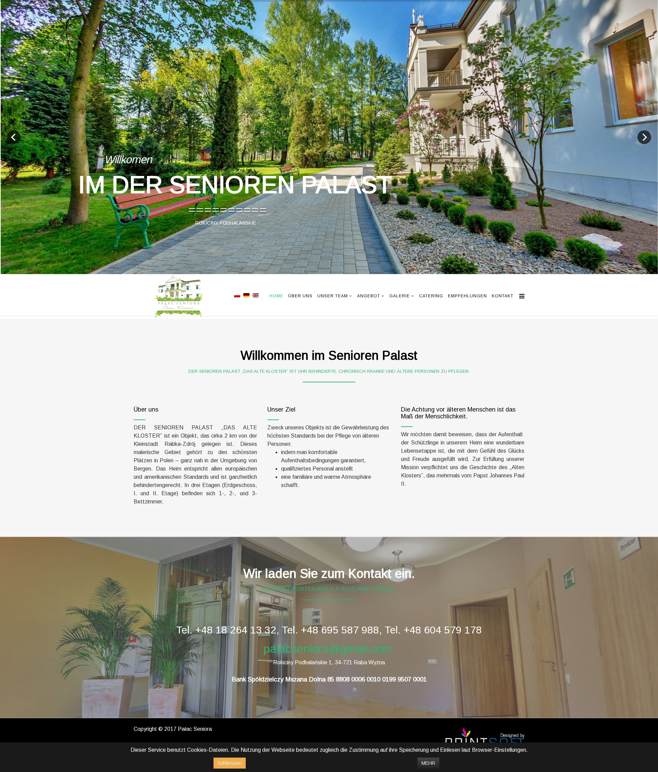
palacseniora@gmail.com (328, 648)
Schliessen (230, 763)
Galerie (399, 296)
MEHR (428, 763)
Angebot (368, 296)
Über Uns (300, 296)
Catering (431, 296)
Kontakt (502, 296)
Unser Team (332, 296)
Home (276, 296)
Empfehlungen (467, 296)
